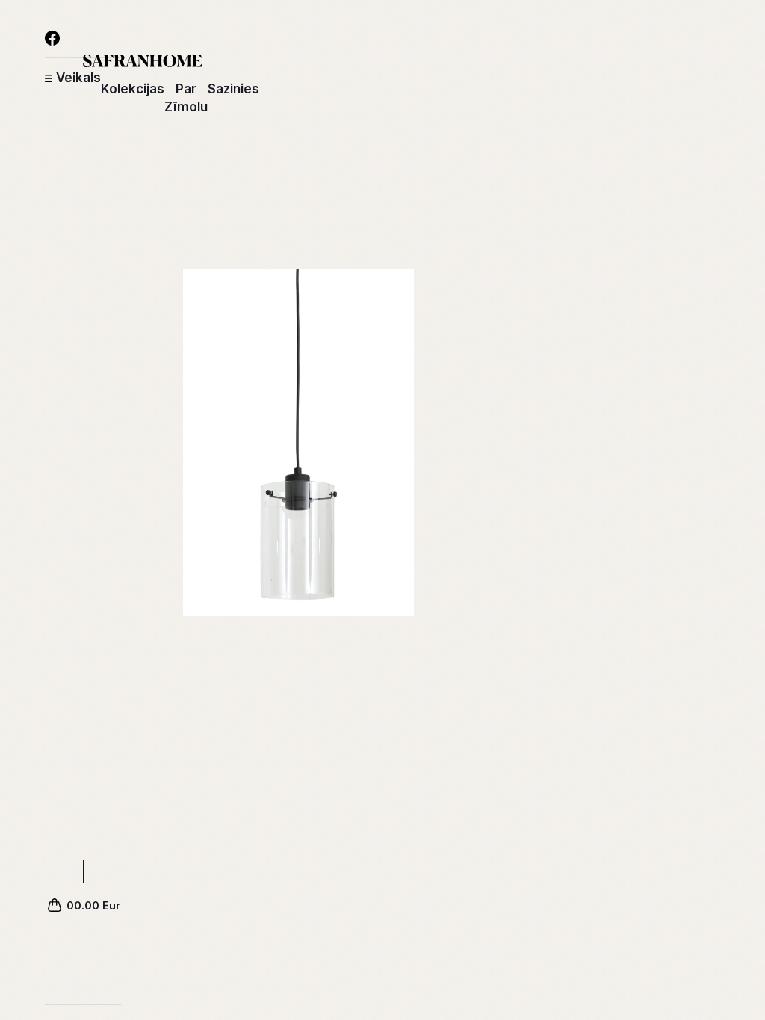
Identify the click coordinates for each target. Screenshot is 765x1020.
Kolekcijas (132, 88)
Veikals (78, 77)
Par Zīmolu (186, 97)
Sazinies (233, 88)
